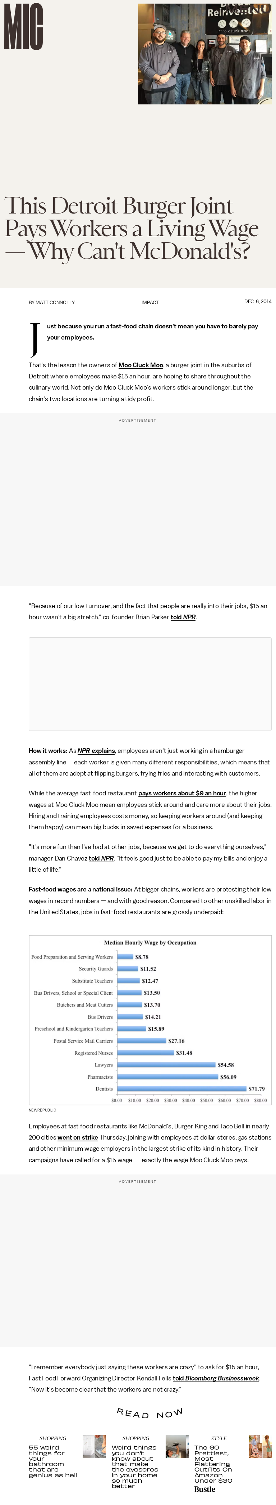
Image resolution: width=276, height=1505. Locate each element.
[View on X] (150, 684)
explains (102, 750)
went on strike (78, 1137)
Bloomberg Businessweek (222, 1378)
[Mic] (23, 26)
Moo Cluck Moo (141, 365)
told (177, 617)
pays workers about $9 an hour (182, 793)
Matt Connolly (55, 302)
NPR (189, 617)
